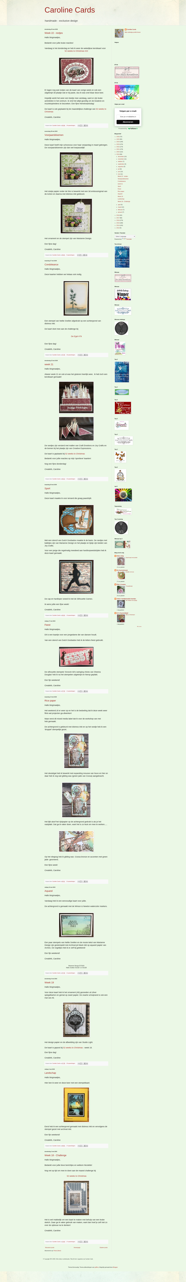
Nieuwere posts (49, 1247)
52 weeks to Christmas (75, 454)
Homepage (77, 1247)
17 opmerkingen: (71, 1145)
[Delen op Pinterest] (87, 125)
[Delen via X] (83, 125)
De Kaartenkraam (122, 570)
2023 (118, 144)
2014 (118, 225)
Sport (47, 488)
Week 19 (49, 982)
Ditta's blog (120, 556)
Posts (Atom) (57, 1250)
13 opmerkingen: (71, 615)
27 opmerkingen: (71, 1241)
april (119, 204)
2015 (118, 223)
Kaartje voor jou (130, 572)
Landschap (50, 1073)
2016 (118, 220)
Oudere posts (104, 1247)
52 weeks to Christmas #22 (76, 51)
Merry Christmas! (130, 614)
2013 (118, 228)
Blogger (115, 1267)
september (121, 164)
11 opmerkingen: (71, 691)
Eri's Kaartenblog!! (122, 613)
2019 (118, 154)
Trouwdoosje (129, 586)
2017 (118, 218)
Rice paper (50, 700)
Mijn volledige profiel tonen (133, 32)
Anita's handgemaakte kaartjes (126, 599)
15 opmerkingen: (70, 881)
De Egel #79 (76, 336)
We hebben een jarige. (131, 600)
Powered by (123, 128)
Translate (129, 239)
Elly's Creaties (121, 584)
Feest (47, 625)
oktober (120, 161)
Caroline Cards (70, 10)
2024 (118, 141)
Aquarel (49, 891)
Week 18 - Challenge (55, 1155)
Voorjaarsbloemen (54, 135)
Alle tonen (139, 626)
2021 (118, 149)
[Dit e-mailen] (79, 125)
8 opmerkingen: (71, 255)
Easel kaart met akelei (131, 557)
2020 (118, 152)
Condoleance (51, 264)
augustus (121, 166)
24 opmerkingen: (71, 125)
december (121, 156)
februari (120, 209)
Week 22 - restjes (54, 33)
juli (119, 169)
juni (119, 171)
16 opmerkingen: (71, 354)
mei (119, 174)
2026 (118, 136)
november (121, 159)
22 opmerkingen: (71, 479)
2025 (118, 139)
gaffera (97, 1267)
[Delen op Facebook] (85, 125)
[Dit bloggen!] (81, 125)
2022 (118, 147)
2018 (118, 215)
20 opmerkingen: (71, 1063)
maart (120, 207)
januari (120, 212)
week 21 (49, 364)
